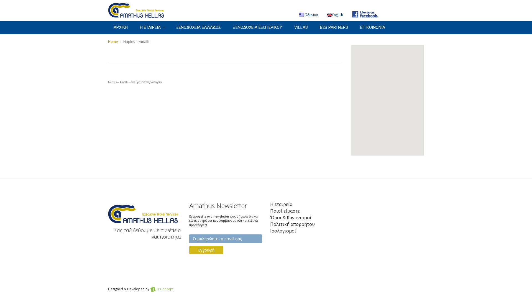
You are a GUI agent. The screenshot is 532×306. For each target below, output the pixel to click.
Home (113, 41)
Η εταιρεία (281, 204)
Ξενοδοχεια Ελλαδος (198, 27)
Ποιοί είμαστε (285, 211)
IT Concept (165, 289)
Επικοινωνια (372, 27)
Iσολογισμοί (283, 231)
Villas (301, 27)
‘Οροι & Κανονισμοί (290, 218)
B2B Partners (334, 27)
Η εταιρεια (150, 27)
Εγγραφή (206, 250)
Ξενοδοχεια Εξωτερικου (257, 27)
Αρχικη (121, 27)
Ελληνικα (311, 14)
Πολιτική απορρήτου (292, 224)
